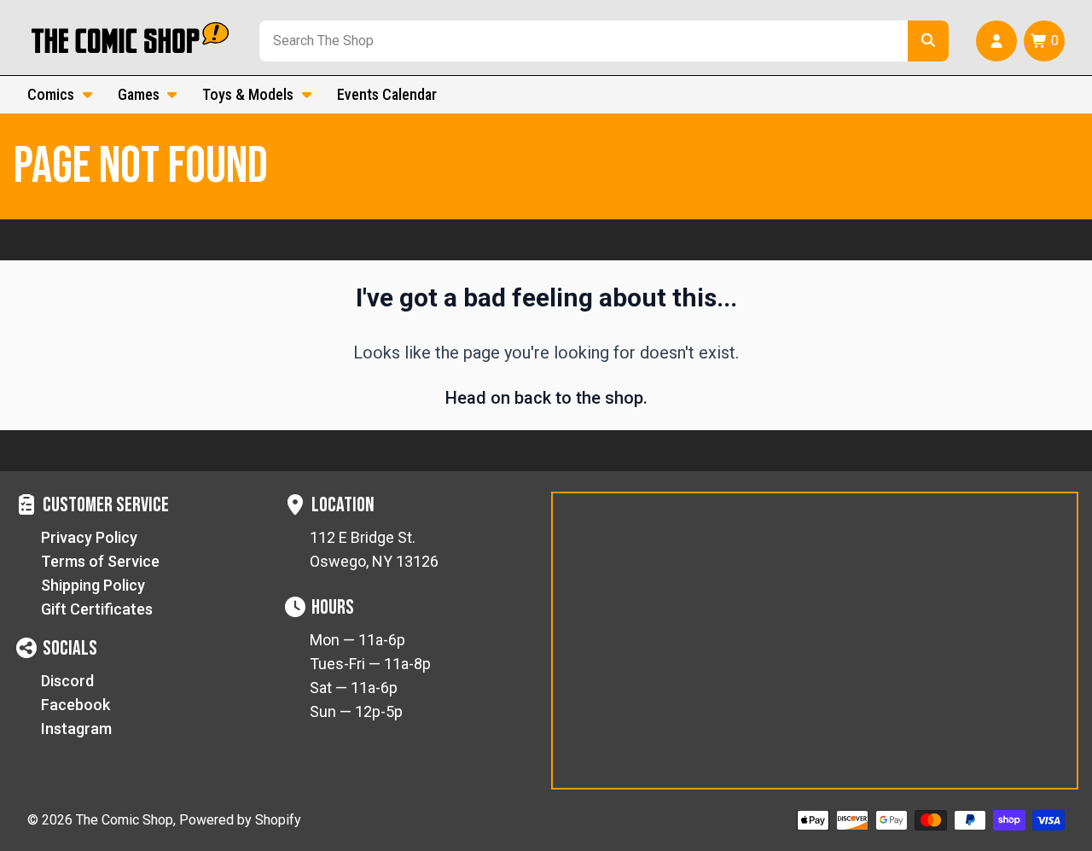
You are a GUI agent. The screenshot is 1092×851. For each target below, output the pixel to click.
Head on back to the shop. (546, 398)
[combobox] (580, 41)
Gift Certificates (97, 609)
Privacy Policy (89, 537)
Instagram (76, 728)
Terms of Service (100, 561)
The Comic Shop (124, 820)
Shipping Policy (93, 585)
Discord (67, 681)
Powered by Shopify (240, 820)
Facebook (75, 705)
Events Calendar (387, 94)
